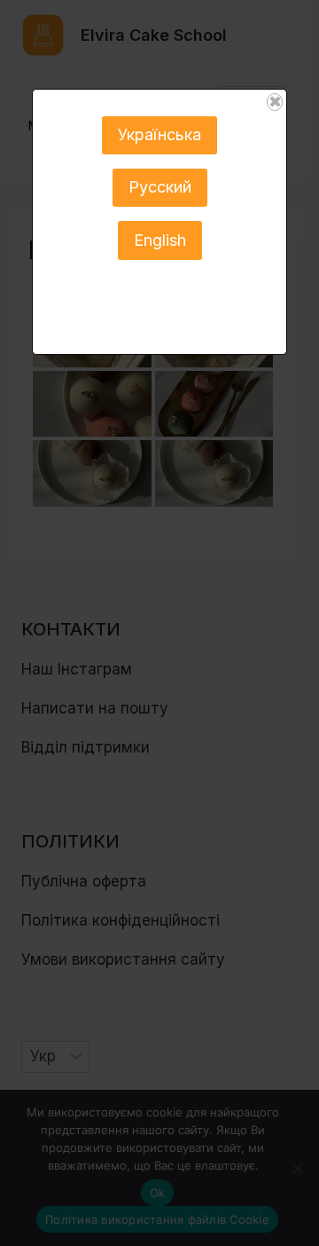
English (160, 240)
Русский (159, 186)
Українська (159, 134)
